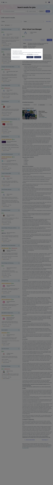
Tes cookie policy (30, 54)
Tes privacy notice (35, 54)
